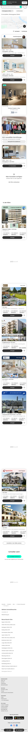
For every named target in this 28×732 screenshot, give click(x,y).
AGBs (2, 697)
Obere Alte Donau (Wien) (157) (8, 637)
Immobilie (9, 604)
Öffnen (24, 2)
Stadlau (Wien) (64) (6, 645)
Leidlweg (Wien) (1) (6, 661)
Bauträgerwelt (4, 709)
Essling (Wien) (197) (6, 629)
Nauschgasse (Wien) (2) (7, 658)
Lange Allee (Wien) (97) (7, 642)
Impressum (3, 683)
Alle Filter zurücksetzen (14, 182)
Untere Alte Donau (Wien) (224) (8, 624)
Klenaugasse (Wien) (6, 10)
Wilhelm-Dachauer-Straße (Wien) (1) (9, 666)
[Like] (24, 55)
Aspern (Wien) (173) (6, 635)
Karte (9, 730)
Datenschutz (4, 698)
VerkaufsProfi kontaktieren (14, 141)
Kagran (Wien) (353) (6, 622)
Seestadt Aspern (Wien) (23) (8, 650)
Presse (2, 691)
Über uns (3, 680)
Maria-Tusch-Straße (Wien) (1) (8, 668)
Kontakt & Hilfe (4, 689)
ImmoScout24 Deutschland (7, 692)
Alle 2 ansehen (22, 347)
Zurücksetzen (19, 10)
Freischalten (13, 165)
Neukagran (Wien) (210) (7, 627)
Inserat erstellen (4, 706)
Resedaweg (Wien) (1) (6, 663)
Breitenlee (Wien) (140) (6, 640)
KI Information (5, 700)
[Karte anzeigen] (14, 22)
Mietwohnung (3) (5, 614)
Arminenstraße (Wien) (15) (7, 653)
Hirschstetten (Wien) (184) (7, 632)
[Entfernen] (12, 11)
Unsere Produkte (4, 704)
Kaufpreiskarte (4, 707)
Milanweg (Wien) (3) (6, 655)
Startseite (3, 604)
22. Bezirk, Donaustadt (21, 604)
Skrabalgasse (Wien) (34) (7, 648)
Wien (14, 604)
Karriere (2, 681)
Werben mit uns (4, 710)
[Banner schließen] (1, 2)
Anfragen (12, 55)
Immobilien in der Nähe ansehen (14, 543)
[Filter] (25, 6)
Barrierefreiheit (4, 684)
